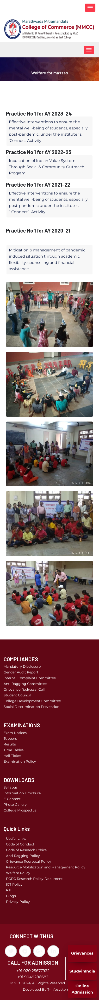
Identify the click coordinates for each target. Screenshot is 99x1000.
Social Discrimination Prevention (31, 707)
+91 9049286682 (32, 977)
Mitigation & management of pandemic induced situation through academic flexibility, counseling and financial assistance (47, 259)
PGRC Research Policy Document (34, 879)
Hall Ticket (12, 756)
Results (10, 744)
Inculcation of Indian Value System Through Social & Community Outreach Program (46, 166)
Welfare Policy (18, 873)
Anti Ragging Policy (23, 856)
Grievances (82, 953)
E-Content (12, 799)
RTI (8, 890)
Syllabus (11, 787)
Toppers (10, 738)
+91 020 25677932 (33, 970)
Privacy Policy (18, 902)
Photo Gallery (15, 804)
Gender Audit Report (21, 672)
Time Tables (14, 750)
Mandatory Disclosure (22, 666)
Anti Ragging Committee (25, 684)
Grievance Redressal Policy (28, 861)
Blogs (11, 896)
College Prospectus (20, 810)
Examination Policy (20, 761)
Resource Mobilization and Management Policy (45, 867)
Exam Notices (15, 733)
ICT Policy (14, 884)
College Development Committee (32, 701)
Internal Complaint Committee (30, 678)
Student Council (17, 695)
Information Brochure (22, 793)
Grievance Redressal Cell (24, 689)
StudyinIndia (82, 971)
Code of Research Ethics (26, 850)
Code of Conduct (20, 844)
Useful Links (16, 838)
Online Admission (82, 989)
